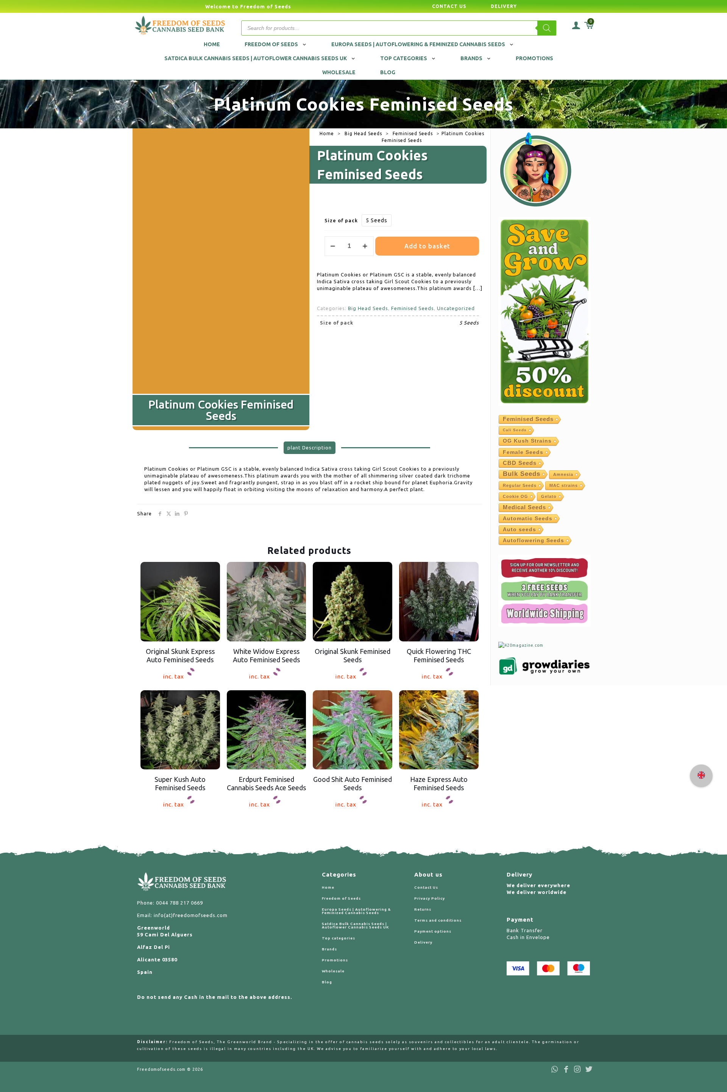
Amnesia (563, 474)
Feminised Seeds (413, 133)
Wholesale (333, 971)
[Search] (546, 28)
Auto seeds (519, 529)
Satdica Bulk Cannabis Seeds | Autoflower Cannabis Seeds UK (355, 925)
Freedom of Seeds (341, 898)
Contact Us (426, 887)
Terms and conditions (438, 920)
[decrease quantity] (333, 246)
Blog (327, 982)
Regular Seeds (520, 485)
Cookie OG (515, 496)
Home (327, 133)
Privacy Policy (429, 898)
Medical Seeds (524, 507)
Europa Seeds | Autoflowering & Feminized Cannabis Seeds (356, 911)
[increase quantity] (365, 246)
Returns (422, 909)
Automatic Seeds (527, 518)
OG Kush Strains (527, 441)
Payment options (432, 931)
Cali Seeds (515, 430)
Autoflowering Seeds (533, 540)
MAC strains (563, 485)
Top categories (338, 938)
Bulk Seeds (521, 473)
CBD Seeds (520, 463)
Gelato (549, 496)
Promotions (335, 960)
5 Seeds (376, 220)
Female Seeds (523, 452)
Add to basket (427, 246)
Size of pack (341, 220)
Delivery (423, 942)
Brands (329, 949)
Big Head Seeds (363, 133)
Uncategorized (456, 308)
